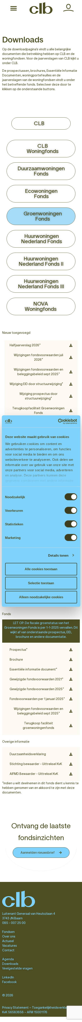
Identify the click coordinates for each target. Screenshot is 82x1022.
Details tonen (58, 555)
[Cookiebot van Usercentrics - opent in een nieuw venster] (58, 421)
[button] (13, 8)
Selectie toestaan (41, 583)
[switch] (71, 510)
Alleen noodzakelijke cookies (41, 597)
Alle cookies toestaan (41, 569)
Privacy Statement (15, 1007)
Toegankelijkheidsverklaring (52, 1007)
